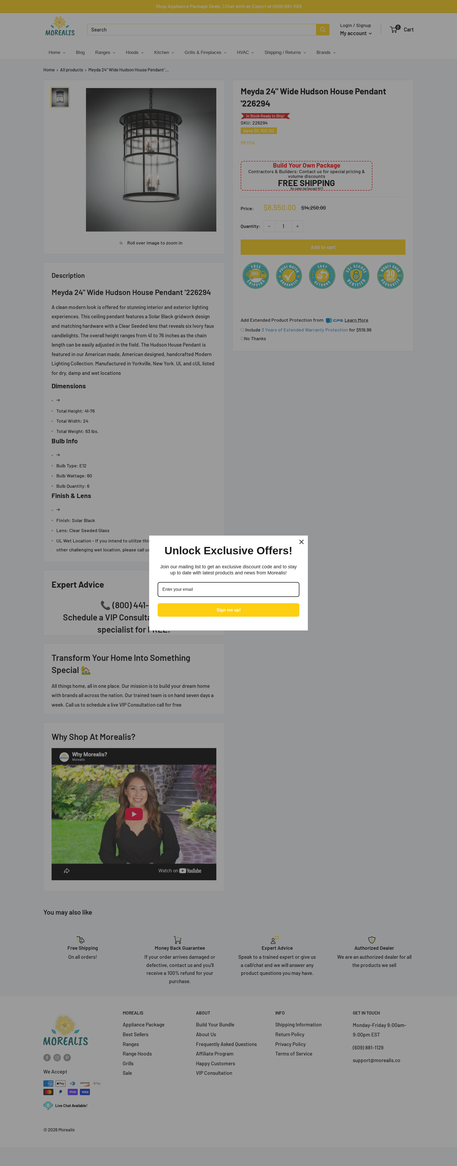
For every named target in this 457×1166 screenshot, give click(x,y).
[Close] (301, 542)
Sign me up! (229, 610)
